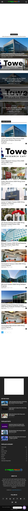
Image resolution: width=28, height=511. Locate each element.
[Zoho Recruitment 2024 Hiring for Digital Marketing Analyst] (4, 432)
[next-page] (10, 332)
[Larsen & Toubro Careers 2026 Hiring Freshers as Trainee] (14, 194)
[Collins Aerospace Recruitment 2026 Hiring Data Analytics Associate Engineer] (14, 48)
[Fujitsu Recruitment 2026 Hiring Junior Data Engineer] (14, 108)
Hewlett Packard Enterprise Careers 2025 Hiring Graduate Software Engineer (14, 305)
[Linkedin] (10, 498)
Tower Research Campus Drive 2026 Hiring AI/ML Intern (12, 161)
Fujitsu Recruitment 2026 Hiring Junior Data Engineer (13, 182)
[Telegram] (20, 498)
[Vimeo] (12, 502)
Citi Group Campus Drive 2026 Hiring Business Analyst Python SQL (12, 223)
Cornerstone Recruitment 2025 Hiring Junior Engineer (12, 326)
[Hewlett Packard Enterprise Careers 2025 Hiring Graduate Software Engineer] (14, 297)
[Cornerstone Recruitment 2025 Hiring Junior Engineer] (14, 317)
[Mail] (13, 498)
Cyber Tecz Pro (3, 143)
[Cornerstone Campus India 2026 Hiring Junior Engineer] (14, 255)
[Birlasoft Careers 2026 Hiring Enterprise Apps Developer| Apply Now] (14, 235)
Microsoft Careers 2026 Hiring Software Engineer (13, 285)
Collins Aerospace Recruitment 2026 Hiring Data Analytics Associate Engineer (12, 140)
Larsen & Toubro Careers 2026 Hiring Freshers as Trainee (12, 203)
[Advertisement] (14, 18)
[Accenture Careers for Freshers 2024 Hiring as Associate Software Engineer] (4, 426)
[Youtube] (15, 502)
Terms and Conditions (6, 507)
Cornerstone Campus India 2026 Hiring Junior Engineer (13, 264)
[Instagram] (6, 498)
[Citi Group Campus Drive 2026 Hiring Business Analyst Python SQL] (14, 214)
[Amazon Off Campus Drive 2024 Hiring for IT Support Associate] (4, 438)
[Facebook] (3, 498)
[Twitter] (24, 498)
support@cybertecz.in (16, 490)
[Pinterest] (17, 498)
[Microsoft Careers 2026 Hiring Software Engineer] (14, 276)
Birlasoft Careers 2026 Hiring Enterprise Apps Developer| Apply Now (13, 244)
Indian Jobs (4, 51)
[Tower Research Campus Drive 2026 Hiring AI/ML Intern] (11, 64)
